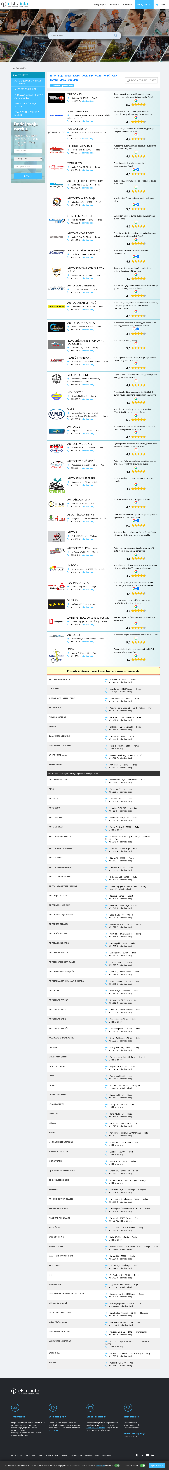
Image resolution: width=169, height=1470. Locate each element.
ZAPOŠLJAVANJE (52, 1455)
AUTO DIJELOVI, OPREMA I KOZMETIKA (28, 82)
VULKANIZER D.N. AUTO (60, 745)
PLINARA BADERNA (57, 717)
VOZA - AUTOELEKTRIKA (60, 1312)
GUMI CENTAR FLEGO (58, 1094)
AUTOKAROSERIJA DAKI (59, 905)
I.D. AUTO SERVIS (56, 1104)
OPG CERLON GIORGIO (59, 1180)
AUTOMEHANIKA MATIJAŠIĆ (61, 971)
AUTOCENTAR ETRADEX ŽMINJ (63, 886)
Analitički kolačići (132, 1465)
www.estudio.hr (130, 1436)
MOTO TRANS (55, 1161)
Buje (60, 75)
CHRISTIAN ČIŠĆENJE (58, 1056)
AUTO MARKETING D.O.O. (60, 848)
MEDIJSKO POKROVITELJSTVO (97, 1455)
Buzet (68, 75)
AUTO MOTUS (55, 857)
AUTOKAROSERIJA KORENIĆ (61, 914)
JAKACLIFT (53, 1113)
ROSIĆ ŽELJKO (55, 1227)
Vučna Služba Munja (58, 1322)
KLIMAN (52, 1123)
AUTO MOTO (19, 68)
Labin (76, 75)
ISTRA (53, 75)
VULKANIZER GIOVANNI (59, 1331)
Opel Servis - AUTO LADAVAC (62, 1170)
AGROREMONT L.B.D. (58, 779)
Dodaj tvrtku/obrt (143, 80)
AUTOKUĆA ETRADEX (58, 924)
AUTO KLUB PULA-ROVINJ (60, 836)
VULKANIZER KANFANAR (60, 1341)
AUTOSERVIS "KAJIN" (58, 1000)
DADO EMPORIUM (57, 1066)
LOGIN (161, 4)
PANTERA (53, 1189)
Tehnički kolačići (106, 1465)
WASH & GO (54, 1353)
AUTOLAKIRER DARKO (59, 943)
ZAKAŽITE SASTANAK (95, 1427)
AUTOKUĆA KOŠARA (58, 933)
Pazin (98, 75)
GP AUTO (53, 1085)
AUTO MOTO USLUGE (25, 89)
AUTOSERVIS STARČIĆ (59, 1028)
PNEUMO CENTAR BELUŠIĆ (61, 1199)
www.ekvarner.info (132, 1425)
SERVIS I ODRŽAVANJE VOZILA (25, 105)
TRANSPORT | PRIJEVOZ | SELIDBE (28, 113)
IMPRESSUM (16, 1455)
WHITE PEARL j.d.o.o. (58, 755)
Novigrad (87, 75)
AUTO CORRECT (56, 827)
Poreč (106, 75)
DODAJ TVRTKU (144, 4)
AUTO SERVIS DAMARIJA (60, 867)
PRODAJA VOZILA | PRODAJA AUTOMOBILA (29, 96)
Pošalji (28, 176)
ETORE (52, 1075)
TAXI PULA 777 (55, 1265)
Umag (63, 79)
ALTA (51, 789)
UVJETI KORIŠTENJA (33, 1455)
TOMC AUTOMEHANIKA (59, 736)
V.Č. (50, 1274)
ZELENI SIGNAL (55, 764)
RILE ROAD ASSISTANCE (59, 1218)
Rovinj (54, 79)
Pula (114, 75)
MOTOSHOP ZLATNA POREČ (62, 698)
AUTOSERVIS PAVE (57, 1009)
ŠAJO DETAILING (56, 1237)
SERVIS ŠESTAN (56, 1246)
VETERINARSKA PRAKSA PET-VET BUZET (67, 1293)
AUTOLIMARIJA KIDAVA (59, 679)
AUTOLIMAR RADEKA (58, 952)
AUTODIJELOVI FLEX (58, 895)
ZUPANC (53, 1362)
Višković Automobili (58, 1303)
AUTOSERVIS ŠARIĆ (57, 1019)
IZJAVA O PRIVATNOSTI (72, 1455)
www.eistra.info (130, 1422)
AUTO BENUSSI (55, 817)
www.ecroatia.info (132, 1427)
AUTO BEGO (54, 808)
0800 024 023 (54, 1430)
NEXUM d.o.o (55, 707)
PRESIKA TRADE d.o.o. (59, 1208)
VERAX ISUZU (55, 1284)
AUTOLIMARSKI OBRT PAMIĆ (62, 962)
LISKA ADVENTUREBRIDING (61, 1142)
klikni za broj (125, 682)
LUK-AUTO (54, 688)
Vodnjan (73, 79)
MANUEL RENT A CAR (58, 1151)
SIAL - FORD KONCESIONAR (61, 1256)
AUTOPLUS (54, 990)
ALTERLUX (53, 798)
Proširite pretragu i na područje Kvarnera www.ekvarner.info (103, 671)
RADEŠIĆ (53, 726)
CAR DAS (53, 1047)
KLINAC (52, 1132)
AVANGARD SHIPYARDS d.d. (61, 1038)
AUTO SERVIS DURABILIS (60, 876)
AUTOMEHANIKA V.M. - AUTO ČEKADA (66, 981)
